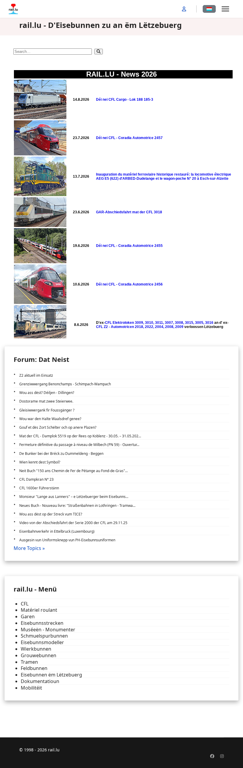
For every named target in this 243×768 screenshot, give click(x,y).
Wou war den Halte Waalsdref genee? (50, 418)
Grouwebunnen (38, 655)
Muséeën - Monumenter (48, 630)
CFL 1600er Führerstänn (39, 488)
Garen (28, 616)
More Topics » (29, 548)
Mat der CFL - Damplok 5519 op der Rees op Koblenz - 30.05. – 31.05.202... (80, 436)
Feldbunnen (34, 668)
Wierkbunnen (36, 649)
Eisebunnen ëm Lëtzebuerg (51, 675)
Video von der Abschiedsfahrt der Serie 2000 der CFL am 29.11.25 (73, 522)
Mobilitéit (31, 688)
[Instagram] (222, 756)
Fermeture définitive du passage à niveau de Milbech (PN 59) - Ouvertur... (79, 444)
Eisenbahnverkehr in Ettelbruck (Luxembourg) (57, 531)
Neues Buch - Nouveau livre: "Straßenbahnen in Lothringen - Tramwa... (77, 505)
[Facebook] (212, 756)
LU (209, 9)
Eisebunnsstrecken (42, 623)
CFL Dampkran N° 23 (36, 479)
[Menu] (225, 9)
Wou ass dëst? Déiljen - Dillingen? (46, 392)
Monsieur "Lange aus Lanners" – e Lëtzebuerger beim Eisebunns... (73, 496)
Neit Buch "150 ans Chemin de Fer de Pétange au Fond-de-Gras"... (73, 470)
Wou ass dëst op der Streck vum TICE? (50, 514)
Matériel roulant (39, 610)
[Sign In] (184, 9)
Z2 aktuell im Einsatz (36, 375)
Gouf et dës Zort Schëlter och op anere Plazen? (57, 427)
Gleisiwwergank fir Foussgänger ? (46, 410)
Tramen (29, 662)
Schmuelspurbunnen (44, 636)
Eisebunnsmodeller (42, 642)
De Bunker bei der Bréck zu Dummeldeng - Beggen (61, 453)
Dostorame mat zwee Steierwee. (46, 401)
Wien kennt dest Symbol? (39, 462)
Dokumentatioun (40, 681)
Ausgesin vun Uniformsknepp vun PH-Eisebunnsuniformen (67, 540)
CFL (24, 604)
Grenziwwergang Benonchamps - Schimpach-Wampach (65, 384)
